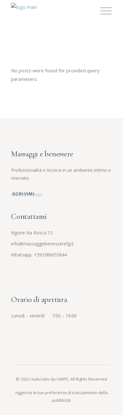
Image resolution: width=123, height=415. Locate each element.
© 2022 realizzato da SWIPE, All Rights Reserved (61, 379)
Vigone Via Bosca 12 (32, 233)
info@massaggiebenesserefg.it (42, 244)
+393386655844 (50, 255)
